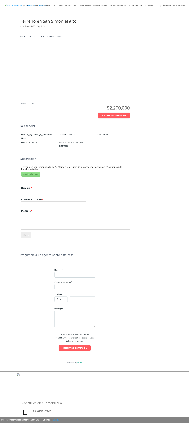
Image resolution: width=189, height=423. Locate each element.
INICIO (26, 6)
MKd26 (56, 420)
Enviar (26, 235)
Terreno (32, 36)
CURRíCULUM (135, 6)
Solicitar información (114, 115)
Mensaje (27, 210)
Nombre (26, 188)
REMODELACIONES (67, 6)
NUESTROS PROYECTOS (44, 6)
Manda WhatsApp (30, 174)
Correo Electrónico (32, 199)
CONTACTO (150, 6)
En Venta (33, 142)
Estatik (79, 363)
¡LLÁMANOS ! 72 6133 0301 (172, 6)
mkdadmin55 (29, 26)
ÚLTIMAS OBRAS (118, 6)
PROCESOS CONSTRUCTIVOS (93, 6)
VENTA (22, 36)
